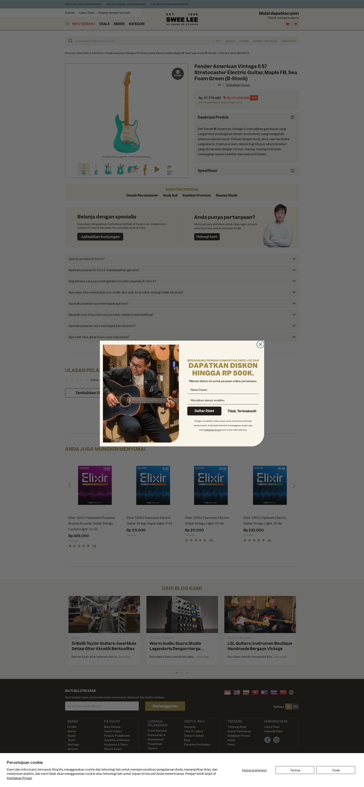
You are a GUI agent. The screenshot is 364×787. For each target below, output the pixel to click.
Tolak (336, 770)
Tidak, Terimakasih (242, 411)
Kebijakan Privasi (19, 778)
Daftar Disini (204, 411)
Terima (295, 770)
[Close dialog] (260, 344)
